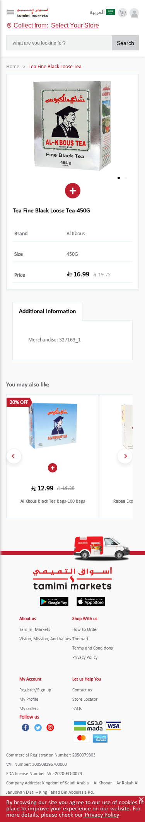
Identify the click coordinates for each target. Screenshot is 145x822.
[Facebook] (25, 727)
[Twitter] (38, 727)
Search (125, 43)
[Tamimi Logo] (32, 13)
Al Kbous (76, 234)
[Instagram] (50, 727)
